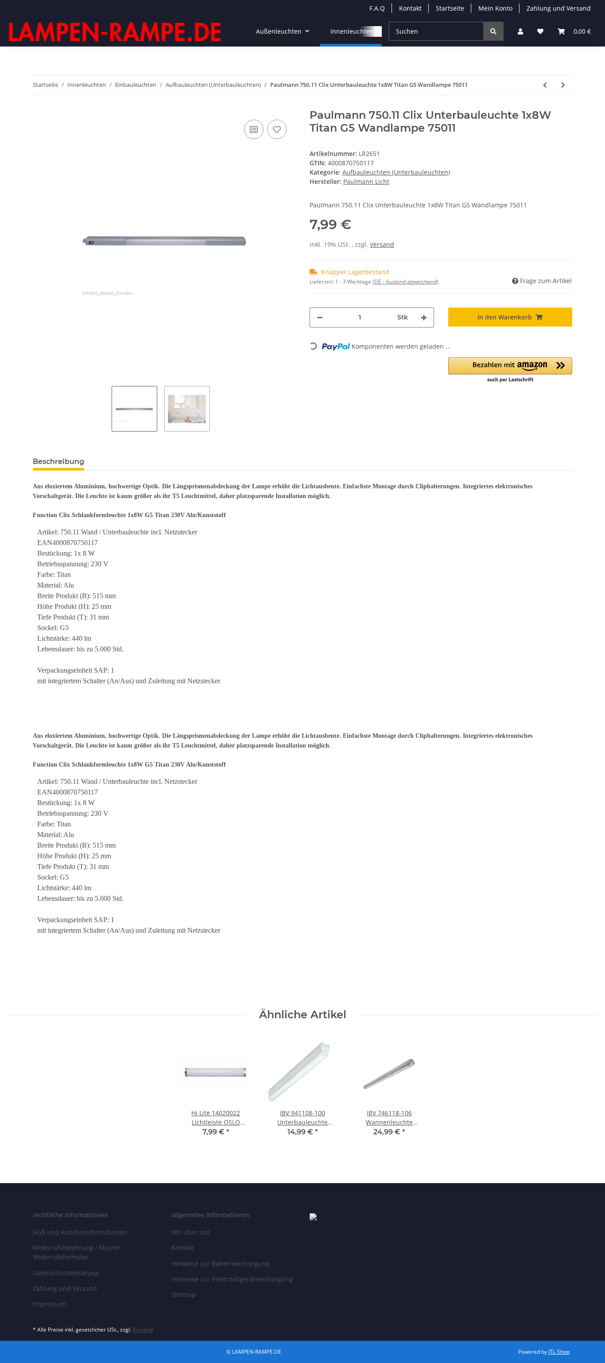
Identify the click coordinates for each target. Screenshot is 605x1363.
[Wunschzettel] (540, 31)
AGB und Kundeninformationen (80, 1232)
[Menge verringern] (320, 317)
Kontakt (410, 8)
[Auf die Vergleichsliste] (254, 129)
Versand (382, 244)
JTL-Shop (559, 1351)
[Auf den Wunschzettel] (277, 129)
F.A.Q (377, 8)
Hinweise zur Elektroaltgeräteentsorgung (232, 1279)
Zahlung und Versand (559, 8)
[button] (520, 31)
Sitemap (183, 1294)
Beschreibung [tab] (58, 461)
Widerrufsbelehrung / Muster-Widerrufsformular (78, 1252)
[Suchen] (493, 31)
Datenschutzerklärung (66, 1273)
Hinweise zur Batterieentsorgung (220, 1263)
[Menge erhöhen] (424, 317)
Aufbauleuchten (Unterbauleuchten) (396, 172)
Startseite (450, 8)
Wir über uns (190, 1232)
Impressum (49, 1304)
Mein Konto (495, 8)
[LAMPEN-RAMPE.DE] (115, 31)
